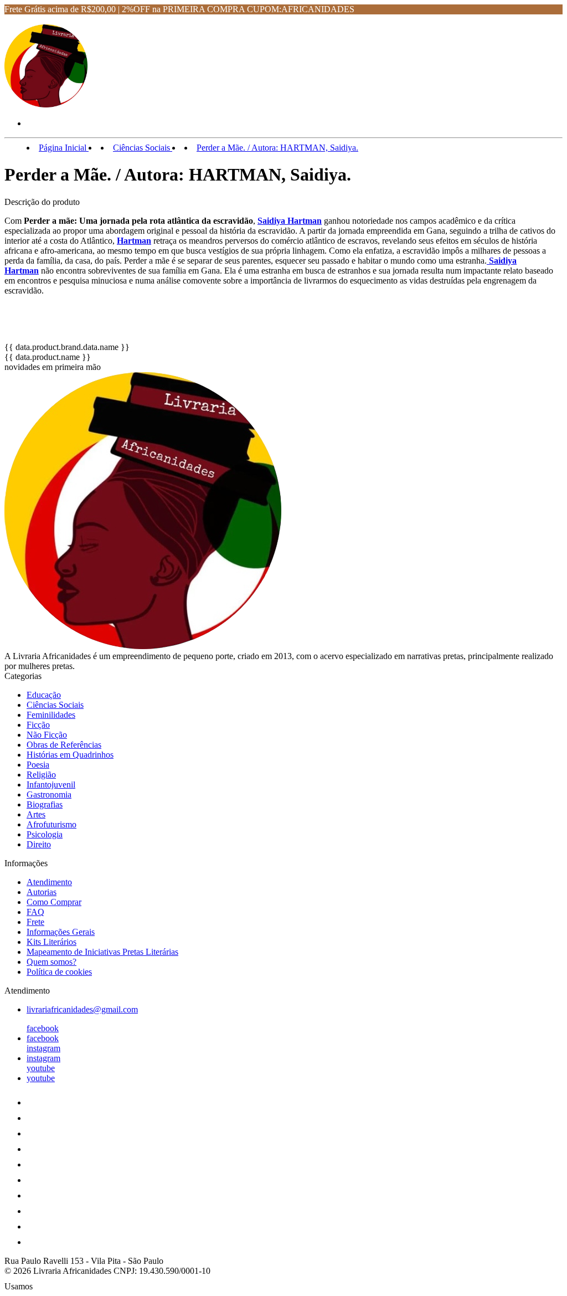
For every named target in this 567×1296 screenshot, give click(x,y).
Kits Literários (51, 942)
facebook (43, 1028)
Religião (41, 774)
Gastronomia (49, 794)
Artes (36, 814)
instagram (43, 1048)
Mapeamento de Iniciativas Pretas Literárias (102, 951)
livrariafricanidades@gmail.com (82, 1009)
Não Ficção (47, 734)
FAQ (35, 912)
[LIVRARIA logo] (45, 104)
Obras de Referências (64, 744)
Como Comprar (54, 902)
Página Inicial (64, 147)
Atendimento (49, 882)
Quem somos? (51, 961)
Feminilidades (51, 714)
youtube (41, 1068)
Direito (39, 844)
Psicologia (45, 834)
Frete (35, 922)
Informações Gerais (61, 932)
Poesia (38, 764)
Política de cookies (59, 971)
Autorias (41, 892)
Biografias (45, 804)
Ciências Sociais (142, 147)
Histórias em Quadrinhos (70, 754)
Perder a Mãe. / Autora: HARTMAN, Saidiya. (277, 147)
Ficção (38, 724)
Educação (44, 695)
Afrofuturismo (51, 824)
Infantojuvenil (51, 784)
